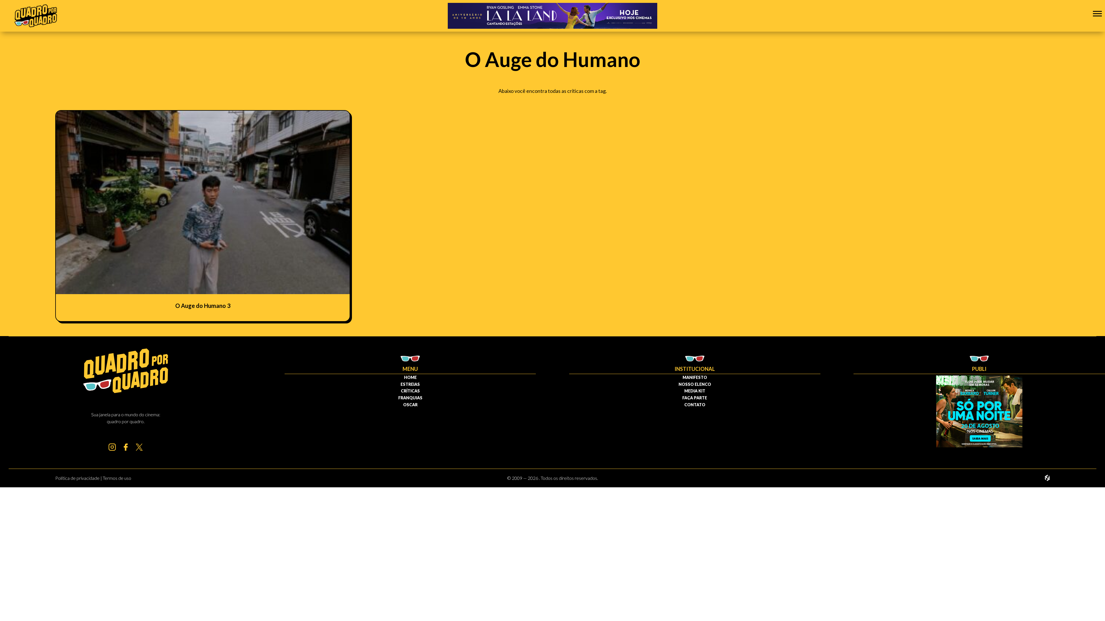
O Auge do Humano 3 (202, 305)
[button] (1097, 13)
